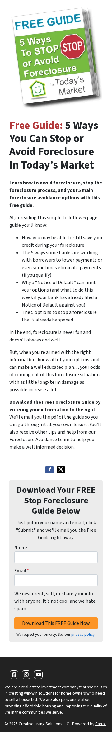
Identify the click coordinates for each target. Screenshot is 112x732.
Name (20, 547)
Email (21, 570)
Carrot (100, 724)
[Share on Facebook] (49, 469)
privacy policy (83, 634)
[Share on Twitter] (61, 469)
